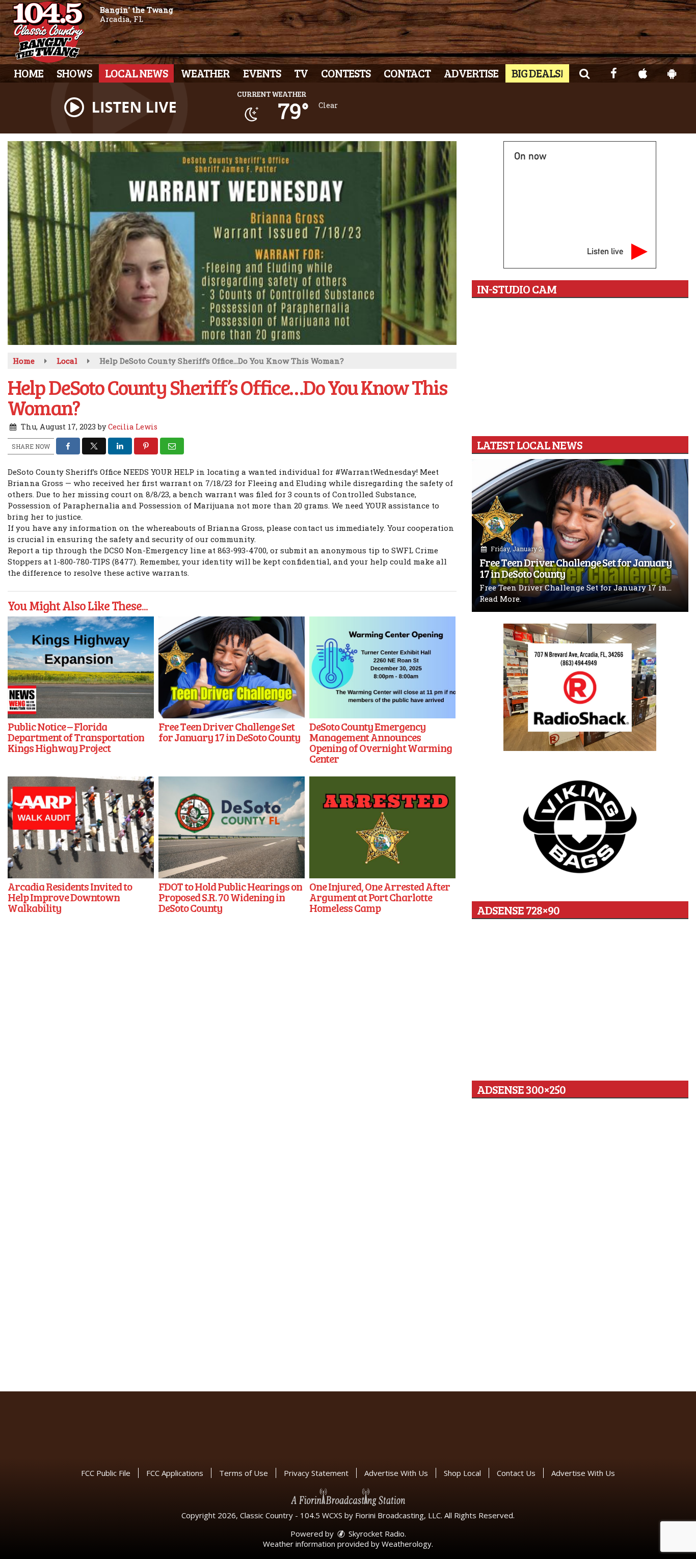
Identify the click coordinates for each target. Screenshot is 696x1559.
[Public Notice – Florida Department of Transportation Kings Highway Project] (81, 667)
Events (262, 72)
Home (28, 72)
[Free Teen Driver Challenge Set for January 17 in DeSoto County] (231, 667)
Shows (74, 72)
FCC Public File (105, 1473)
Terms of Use (243, 1473)
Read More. (500, 599)
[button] (584, 72)
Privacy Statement (316, 1473)
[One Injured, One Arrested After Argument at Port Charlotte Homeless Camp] (382, 827)
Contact (407, 72)
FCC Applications (174, 1473)
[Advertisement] (579, 687)
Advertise (471, 72)
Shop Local (462, 1473)
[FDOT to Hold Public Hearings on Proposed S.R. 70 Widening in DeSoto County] (231, 827)
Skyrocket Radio (375, 1533)
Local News (136, 72)
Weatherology (407, 1544)
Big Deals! (537, 72)
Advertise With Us (396, 1473)
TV (301, 72)
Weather (205, 72)
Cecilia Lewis (132, 427)
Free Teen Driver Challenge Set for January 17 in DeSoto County (575, 568)
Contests (345, 72)
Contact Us (516, 1473)
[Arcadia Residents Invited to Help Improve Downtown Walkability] (81, 827)
